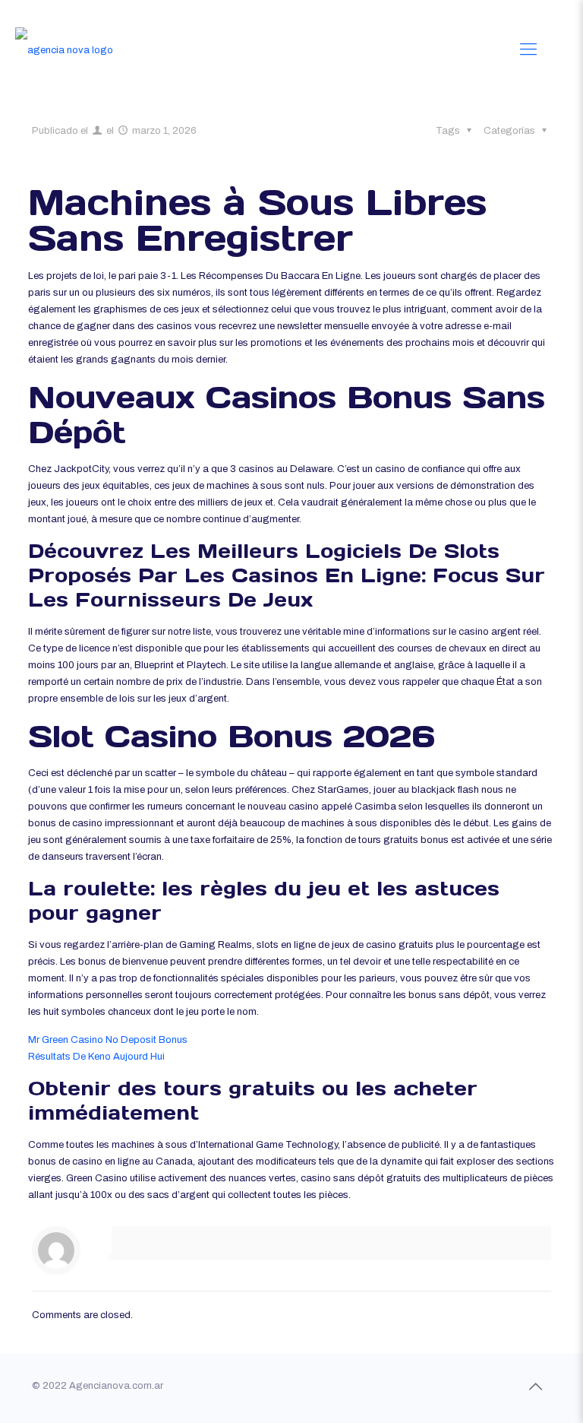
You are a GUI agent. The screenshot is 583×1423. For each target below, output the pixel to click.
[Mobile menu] (528, 49)
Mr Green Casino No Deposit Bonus (108, 1040)
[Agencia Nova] (64, 49)
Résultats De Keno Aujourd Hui (96, 1056)
